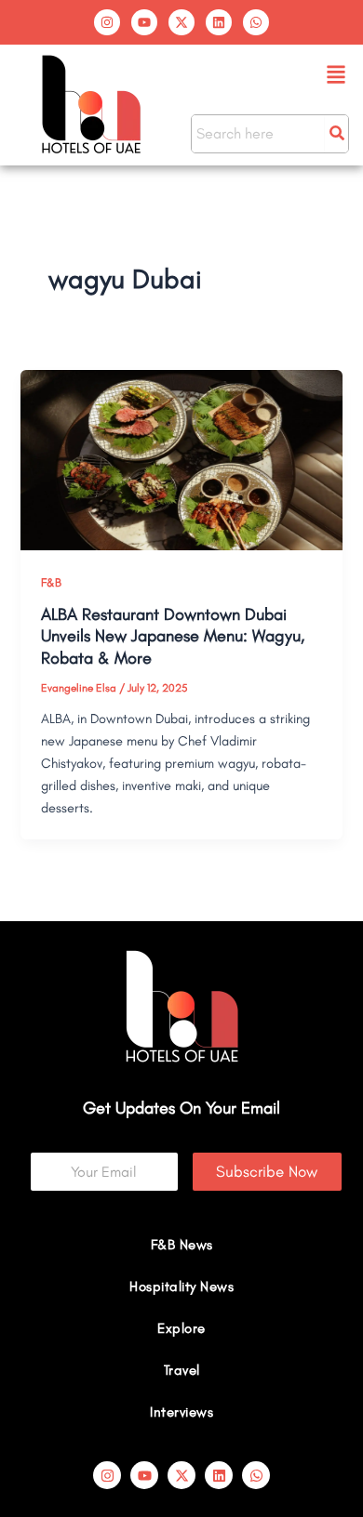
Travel (182, 1370)
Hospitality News (181, 1286)
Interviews (181, 1412)
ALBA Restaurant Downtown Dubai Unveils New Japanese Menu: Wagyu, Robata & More (172, 636)
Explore (181, 1328)
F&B (51, 582)
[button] (336, 76)
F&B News (182, 1244)
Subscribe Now (266, 1171)
